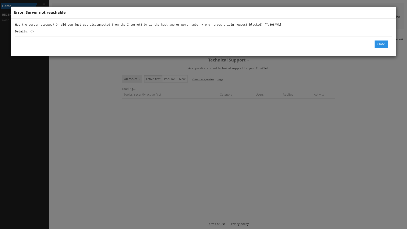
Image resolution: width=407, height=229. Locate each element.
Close (381, 44)
